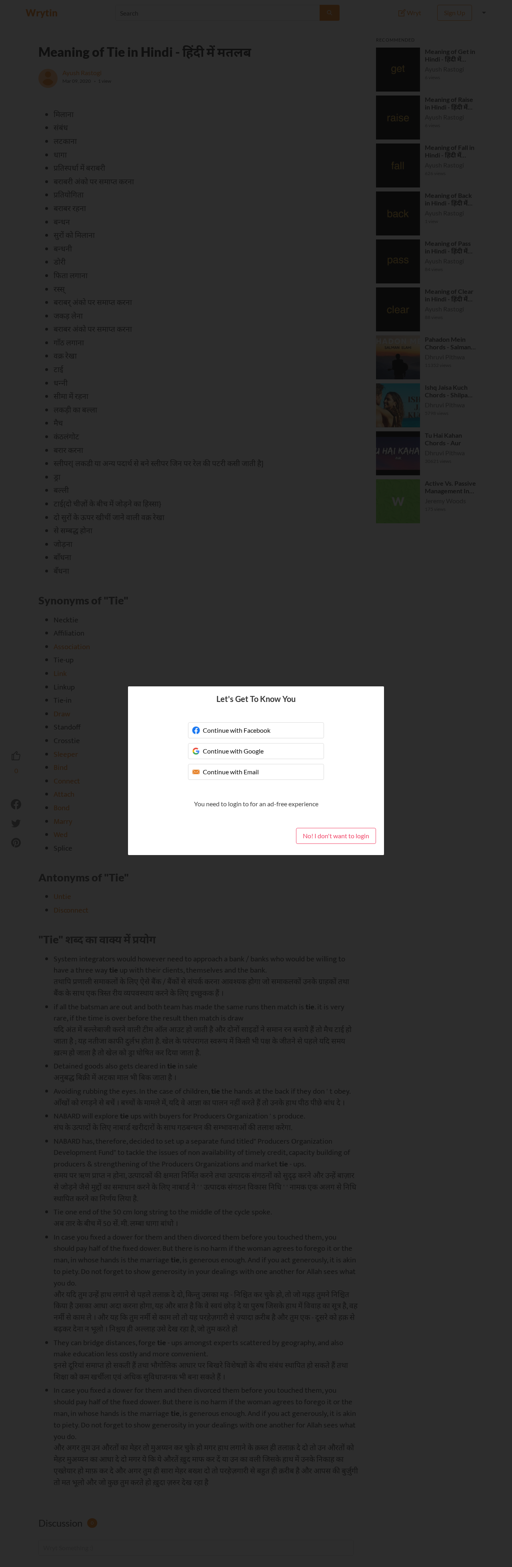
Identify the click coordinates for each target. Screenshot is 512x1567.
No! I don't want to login (336, 835)
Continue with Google (233, 751)
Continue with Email (231, 772)
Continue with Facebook (236, 730)
